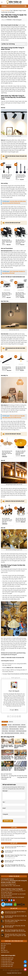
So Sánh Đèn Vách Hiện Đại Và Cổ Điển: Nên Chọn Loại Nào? (16, 851)
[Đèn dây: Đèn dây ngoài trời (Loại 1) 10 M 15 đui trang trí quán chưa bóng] (21, 232)
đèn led (23, 724)
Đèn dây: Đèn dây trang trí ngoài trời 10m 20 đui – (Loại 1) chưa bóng (7, 242)
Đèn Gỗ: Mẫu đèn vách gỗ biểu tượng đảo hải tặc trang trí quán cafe (21, 519)
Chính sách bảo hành (7, 959)
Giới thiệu (5, 970)
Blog (8, 10)
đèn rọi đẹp (5, 731)
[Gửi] (25, 6)
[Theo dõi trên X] (7, 900)
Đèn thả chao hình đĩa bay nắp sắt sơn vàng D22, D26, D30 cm (20, 368)
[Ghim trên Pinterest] (17, 716)
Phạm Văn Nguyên (17, 19)
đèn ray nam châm (14, 728)
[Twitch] (14, 710)
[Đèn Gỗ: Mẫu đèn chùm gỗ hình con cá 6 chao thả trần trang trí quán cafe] (7, 511)
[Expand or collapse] (25, 44)
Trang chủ (3, 10)
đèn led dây (5, 726)
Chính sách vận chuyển (8, 962)
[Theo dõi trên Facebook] (2, 900)
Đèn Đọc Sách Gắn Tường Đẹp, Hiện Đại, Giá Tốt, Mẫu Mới (15, 861)
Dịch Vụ (11, 721)
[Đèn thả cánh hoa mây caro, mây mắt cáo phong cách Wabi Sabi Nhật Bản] (7, 443)
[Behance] (17, 710)
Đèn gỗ (3, 948)
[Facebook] (10, 710)
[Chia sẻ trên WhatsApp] (8, 716)
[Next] (27, 171)
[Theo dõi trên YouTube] (14, 900)
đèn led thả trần (13, 726)
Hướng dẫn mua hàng (7, 964)
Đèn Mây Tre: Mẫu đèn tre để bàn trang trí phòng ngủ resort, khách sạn (21, 453)
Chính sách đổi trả (6, 961)
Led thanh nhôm (5, 952)
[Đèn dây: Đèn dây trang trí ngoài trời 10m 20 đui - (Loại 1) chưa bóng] (7, 232)
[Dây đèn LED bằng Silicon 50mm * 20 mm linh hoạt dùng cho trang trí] (7, 285)
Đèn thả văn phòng (6, 943)
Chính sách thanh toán (7, 958)
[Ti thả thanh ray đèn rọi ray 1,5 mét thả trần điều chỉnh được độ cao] (21, 167)
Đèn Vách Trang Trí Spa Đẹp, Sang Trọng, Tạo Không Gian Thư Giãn (15, 856)
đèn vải (22, 733)
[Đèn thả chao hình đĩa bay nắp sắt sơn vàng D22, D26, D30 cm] (21, 359)
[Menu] (2, 2)
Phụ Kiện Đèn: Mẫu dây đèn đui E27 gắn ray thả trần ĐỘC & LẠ (7, 176)
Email (4, 808)
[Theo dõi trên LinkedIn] (11, 900)
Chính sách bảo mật (7, 966)
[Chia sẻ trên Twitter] (13, 716)
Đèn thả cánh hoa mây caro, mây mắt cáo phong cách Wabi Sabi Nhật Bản (7, 453)
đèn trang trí (12, 731)
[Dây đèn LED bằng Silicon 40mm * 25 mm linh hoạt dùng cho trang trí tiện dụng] (21, 285)
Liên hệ (12, 970)
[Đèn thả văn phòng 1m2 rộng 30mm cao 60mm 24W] (7, 359)
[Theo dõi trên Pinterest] (9, 900)
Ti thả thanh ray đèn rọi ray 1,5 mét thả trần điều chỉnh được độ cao (21, 176)
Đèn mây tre (4, 950)
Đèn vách (3, 945)
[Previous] (1, 171)
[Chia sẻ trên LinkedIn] (20, 716)
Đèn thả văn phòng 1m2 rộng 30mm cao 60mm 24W (6, 368)
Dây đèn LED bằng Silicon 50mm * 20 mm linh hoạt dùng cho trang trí (7, 294)
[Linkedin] (12, 710)
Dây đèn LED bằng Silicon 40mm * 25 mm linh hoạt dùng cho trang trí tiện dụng (21, 294)
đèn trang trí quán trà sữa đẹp (12, 733)
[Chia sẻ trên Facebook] (10, 716)
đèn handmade (16, 724)
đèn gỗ (9, 724)
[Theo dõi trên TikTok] (4, 900)
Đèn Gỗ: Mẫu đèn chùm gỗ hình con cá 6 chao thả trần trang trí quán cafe (7, 520)
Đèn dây (3, 947)
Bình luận (5, 790)
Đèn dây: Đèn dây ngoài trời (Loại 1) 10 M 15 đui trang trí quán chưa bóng (20, 242)
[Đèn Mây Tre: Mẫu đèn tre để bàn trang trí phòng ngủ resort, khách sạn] (21, 443)
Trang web (5, 814)
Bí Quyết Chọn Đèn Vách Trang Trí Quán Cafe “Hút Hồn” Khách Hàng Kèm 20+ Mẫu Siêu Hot (15, 935)
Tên (4, 802)
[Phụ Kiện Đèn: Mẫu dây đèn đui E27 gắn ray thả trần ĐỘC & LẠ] (7, 167)
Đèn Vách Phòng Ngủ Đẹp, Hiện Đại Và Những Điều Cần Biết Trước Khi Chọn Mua (15, 865)
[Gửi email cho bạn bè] (15, 716)
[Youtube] (15, 710)
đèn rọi (21, 728)
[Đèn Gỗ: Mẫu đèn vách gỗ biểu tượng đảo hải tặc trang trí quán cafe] (21, 511)
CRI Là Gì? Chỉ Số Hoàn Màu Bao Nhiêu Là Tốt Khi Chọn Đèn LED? (15, 847)
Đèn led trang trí (22, 726)
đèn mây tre (5, 728)
